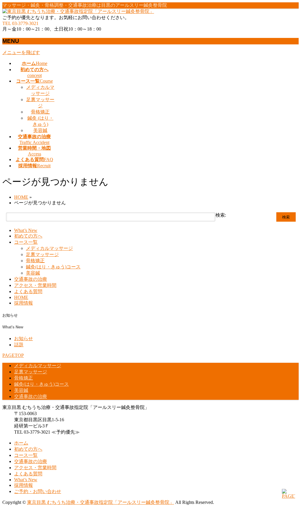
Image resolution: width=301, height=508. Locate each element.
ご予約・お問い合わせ (37, 491)
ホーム (21, 442)
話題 (19, 344)
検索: (220, 215)
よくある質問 (28, 291)
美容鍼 (40, 130)
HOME (21, 297)
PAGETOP (13, 355)
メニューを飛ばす (21, 52)
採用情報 (23, 302)
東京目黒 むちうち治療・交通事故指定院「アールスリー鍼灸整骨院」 (100, 502)
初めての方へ (28, 235)
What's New (12, 327)
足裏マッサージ (42, 254)
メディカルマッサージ (49, 248)
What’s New (25, 230)
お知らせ (10, 315)
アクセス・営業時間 (35, 285)
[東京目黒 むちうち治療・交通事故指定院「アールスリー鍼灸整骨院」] (78, 11)
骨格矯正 (40, 111)
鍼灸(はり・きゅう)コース (53, 266)
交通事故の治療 (30, 279)
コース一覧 (26, 242)
